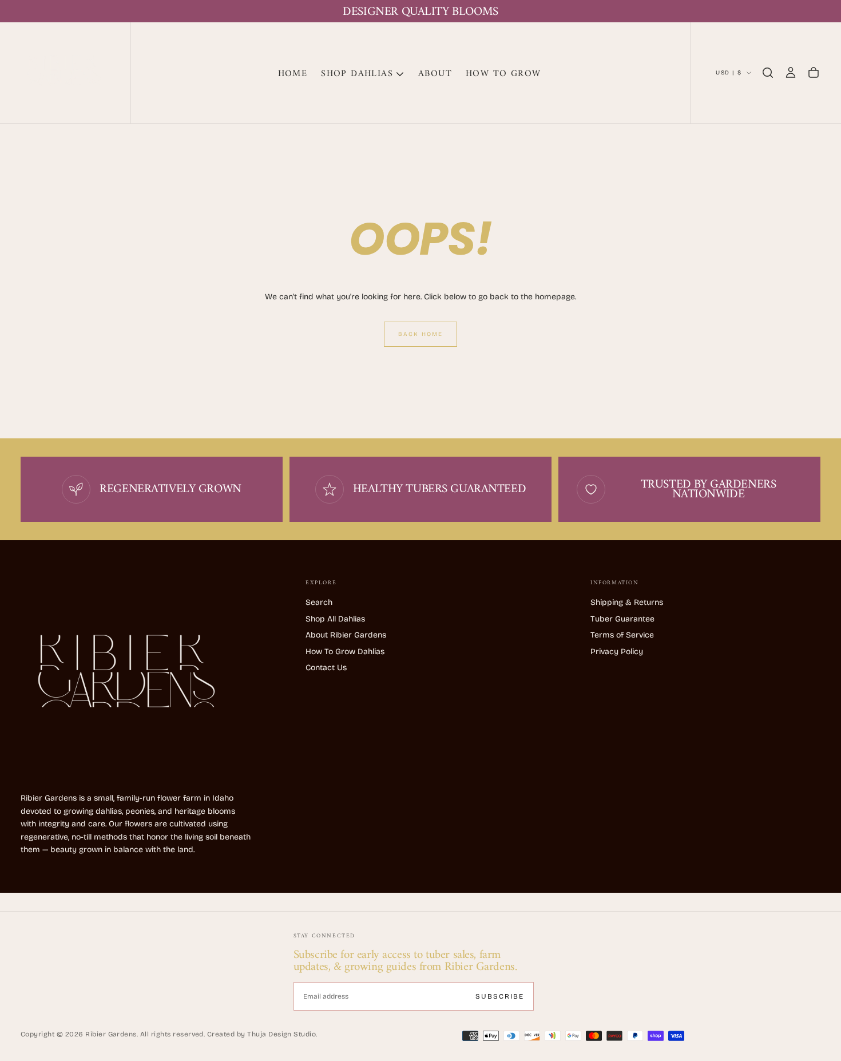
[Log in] (791, 73)
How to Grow (503, 74)
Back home (420, 334)
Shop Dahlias (357, 74)
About (435, 74)
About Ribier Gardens (346, 635)
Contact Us (326, 667)
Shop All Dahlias (335, 619)
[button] (768, 73)
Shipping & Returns (626, 602)
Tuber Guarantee (622, 619)
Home (293, 74)
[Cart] (813, 73)
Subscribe (499, 996)
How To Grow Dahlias (345, 651)
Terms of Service (622, 635)
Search (319, 602)
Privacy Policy (616, 651)
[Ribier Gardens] (121, 677)
